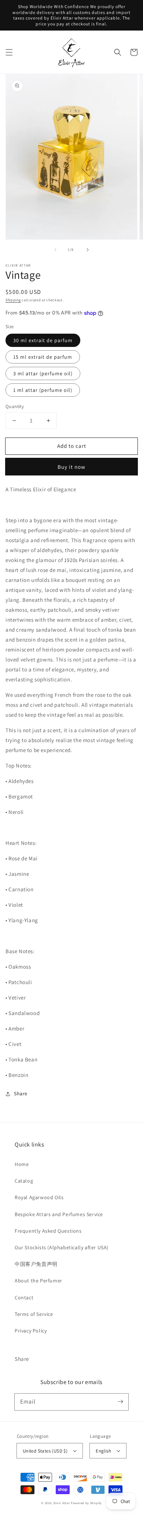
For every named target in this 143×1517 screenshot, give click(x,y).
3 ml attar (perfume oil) (43, 373)
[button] (9, 52)
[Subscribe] (120, 1402)
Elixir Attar (62, 1503)
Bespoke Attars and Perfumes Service (59, 1214)
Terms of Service (34, 1314)
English (103, 1451)
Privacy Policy (31, 1330)
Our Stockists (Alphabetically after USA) (62, 1247)
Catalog (24, 1180)
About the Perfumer (38, 1280)
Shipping (13, 300)
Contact (24, 1297)
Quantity (15, 406)
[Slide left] (55, 250)
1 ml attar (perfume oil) (42, 390)
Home (22, 1164)
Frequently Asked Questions (48, 1231)
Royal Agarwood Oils (39, 1197)
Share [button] (20, 1093)
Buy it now (71, 466)
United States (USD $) (45, 1451)
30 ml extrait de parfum (43, 340)
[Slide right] (88, 250)
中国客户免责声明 (36, 1264)
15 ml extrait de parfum (42, 357)
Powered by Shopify (86, 1503)
